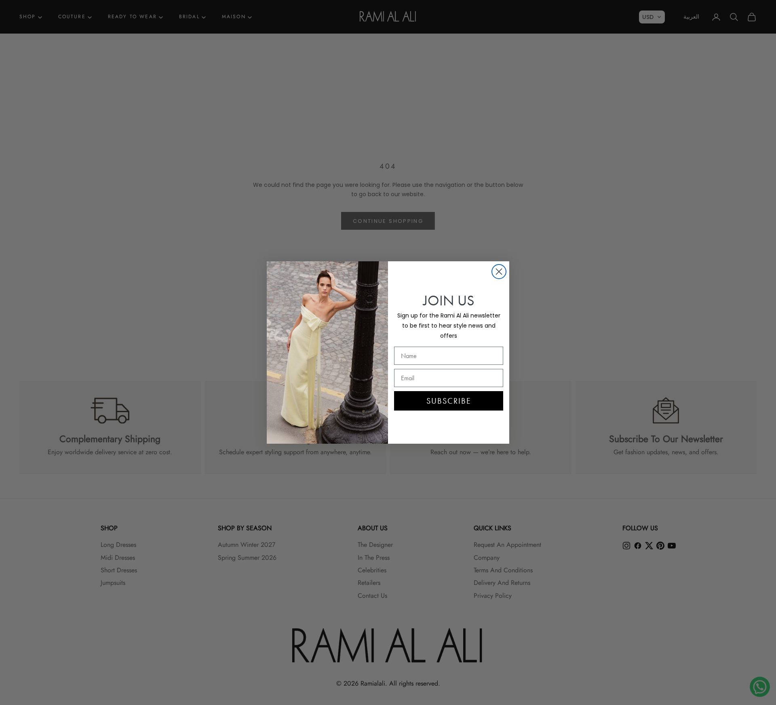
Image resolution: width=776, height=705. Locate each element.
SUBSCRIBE (448, 401)
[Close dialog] (499, 272)
